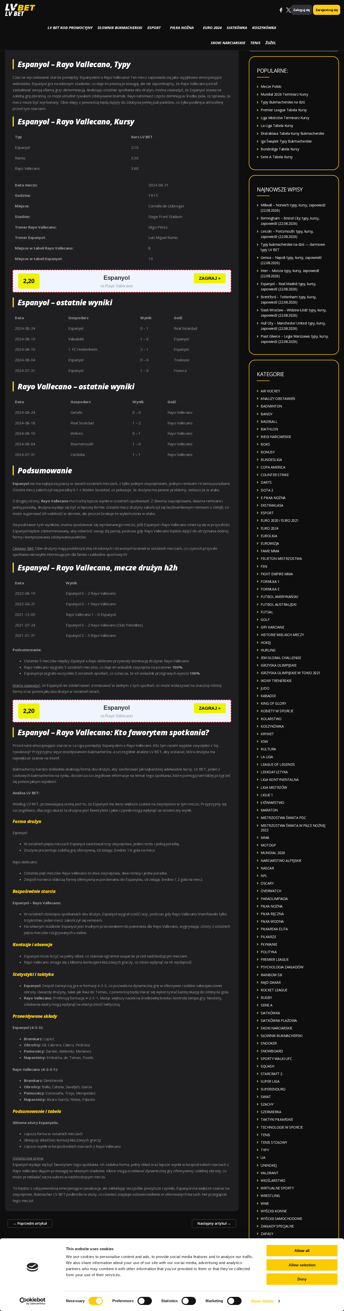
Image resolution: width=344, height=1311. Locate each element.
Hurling (268, 650)
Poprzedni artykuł (30, 1223)
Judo (265, 688)
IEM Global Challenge (281, 657)
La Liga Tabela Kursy (277, 125)
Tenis (255, 42)
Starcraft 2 (271, 1073)
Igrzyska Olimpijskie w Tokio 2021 (290, 672)
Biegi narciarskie (276, 436)
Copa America (273, 467)
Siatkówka (237, 27)
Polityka (269, 951)
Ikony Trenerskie (276, 680)
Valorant (269, 1172)
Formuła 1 (270, 581)
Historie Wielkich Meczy (282, 634)
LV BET (14, 13)
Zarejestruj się (327, 10)
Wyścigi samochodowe (281, 1218)
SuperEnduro (273, 1089)
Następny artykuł (214, 1223)
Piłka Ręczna (272, 913)
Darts (266, 482)
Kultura (268, 749)
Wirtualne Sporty (277, 1188)
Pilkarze (268, 936)
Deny (301, 1279)
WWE (265, 1203)
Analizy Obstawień (278, 398)
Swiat (266, 1096)
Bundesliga (271, 459)
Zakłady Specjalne (277, 1226)
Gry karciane (272, 627)
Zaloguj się (301, 10)
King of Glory (273, 703)
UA (263, 1157)
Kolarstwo (271, 718)
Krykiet (267, 733)
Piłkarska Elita (274, 928)
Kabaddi (268, 695)
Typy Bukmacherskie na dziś (283, 102)
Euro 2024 (212, 27)
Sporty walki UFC (276, 1058)
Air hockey (270, 391)
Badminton (271, 406)
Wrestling (270, 1195)
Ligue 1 (267, 795)
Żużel (270, 42)
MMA (265, 837)
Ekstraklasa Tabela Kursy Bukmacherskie (292, 133)
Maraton (269, 810)
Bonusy (267, 452)
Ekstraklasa (272, 505)
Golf (265, 619)
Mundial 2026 (273, 852)
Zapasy (267, 1233)
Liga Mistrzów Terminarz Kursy (285, 117)
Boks (265, 444)
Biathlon (269, 429)
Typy (265, 1150)
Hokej (266, 642)
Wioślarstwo (273, 1180)
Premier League (274, 959)
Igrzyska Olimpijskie (278, 665)
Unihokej (269, 1165)
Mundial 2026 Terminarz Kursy (284, 94)
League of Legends (278, 764)
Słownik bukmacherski (119, 27)
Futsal (267, 612)
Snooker (269, 1043)
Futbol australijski (278, 604)
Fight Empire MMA (277, 573)
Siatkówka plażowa (279, 1020)
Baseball (269, 421)
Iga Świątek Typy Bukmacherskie (286, 141)
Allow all (301, 1250)
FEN (264, 566)
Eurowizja (270, 543)
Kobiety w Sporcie (277, 710)
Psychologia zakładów (282, 967)
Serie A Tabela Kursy (277, 156)
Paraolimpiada (274, 898)
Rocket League (274, 990)
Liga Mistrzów (274, 787)
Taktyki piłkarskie (277, 1119)
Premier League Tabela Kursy (284, 109)
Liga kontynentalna (279, 779)
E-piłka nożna (273, 497)
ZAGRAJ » (210, 278)
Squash (267, 1066)
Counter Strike (275, 474)
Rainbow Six (271, 974)
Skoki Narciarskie (228, 42)
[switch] (144, 1301)
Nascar (267, 868)
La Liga (267, 756)
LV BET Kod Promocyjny (70, 27)
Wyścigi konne (274, 1211)
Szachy (267, 1104)
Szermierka (271, 1111)
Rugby (266, 997)
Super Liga (270, 1081)
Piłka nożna (182, 27)
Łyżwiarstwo (272, 802)
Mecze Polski (271, 86)
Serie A (266, 1005)
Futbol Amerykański (279, 596)
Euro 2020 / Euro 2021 (280, 520)
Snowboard (272, 1051)
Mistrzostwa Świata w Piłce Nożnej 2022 (293, 827)
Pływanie (269, 944)
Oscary (267, 883)
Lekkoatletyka (274, 772)
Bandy (266, 414)
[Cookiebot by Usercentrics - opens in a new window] (33, 1301)
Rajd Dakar (271, 982)
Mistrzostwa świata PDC (283, 817)
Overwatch (271, 890)
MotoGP (268, 845)
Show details (262, 1301)
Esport (154, 27)
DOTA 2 (267, 490)
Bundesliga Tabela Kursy (280, 149)
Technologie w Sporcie (282, 1127)
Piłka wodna (272, 921)
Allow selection (302, 1265)
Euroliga (269, 535)
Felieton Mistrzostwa (281, 558)
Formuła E (270, 589)
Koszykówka (264, 27)
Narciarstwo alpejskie (281, 860)
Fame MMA (270, 551)
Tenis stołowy (274, 1142)
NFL (264, 875)
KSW (264, 741)
